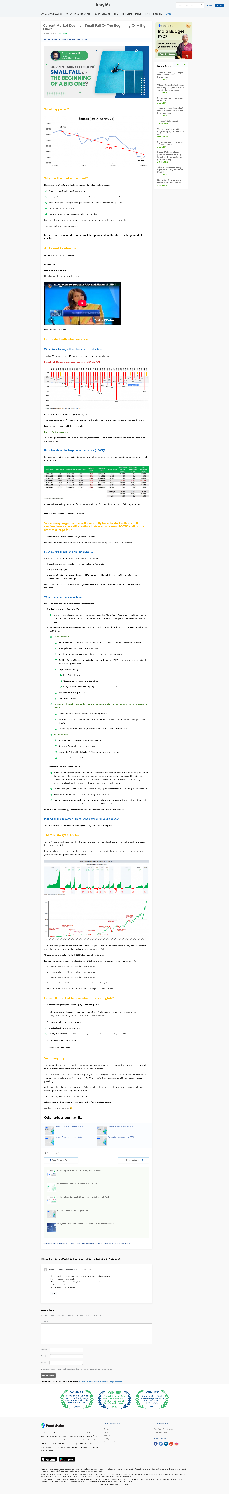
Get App (209, 5)
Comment (45, 1321)
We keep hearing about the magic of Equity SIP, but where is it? (170, 131)
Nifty (111, 1243)
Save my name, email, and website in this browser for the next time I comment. (77, 1369)
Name (44, 1349)
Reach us (107, 1435)
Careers (106, 1429)
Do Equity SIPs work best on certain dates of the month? (169, 181)
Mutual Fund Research (77, 14)
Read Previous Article (61, 1160)
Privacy (106, 1438)
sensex (127, 1243)
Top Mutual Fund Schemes (163, 1429)
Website (44, 1362)
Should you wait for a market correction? (169, 99)
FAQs (106, 1432)
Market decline (91, 1243)
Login (219, 5)
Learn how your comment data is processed (100, 1382)
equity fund (80, 1243)
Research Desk (82, 40)
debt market (70, 1243)
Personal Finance (131, 14)
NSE (115, 1243)
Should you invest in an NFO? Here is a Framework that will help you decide (170, 110)
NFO (116, 14)
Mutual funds (103, 1243)
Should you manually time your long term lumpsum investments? (170, 75)
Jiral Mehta (162, 80)
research (120, 1243)
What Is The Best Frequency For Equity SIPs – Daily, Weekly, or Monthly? (171, 170)
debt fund (61, 1243)
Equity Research (102, 14)
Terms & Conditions (111, 1442)
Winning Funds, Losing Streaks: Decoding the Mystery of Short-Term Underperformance (171, 87)
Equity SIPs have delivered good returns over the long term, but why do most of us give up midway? (169, 156)
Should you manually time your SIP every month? (170, 143)
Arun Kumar (62, 33)
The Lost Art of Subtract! (167, 121)
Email (44, 1356)
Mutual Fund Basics (51, 14)
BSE (44, 1243)
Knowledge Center (161, 1432)
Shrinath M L (162, 137)
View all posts (180, 64)
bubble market (51, 1243)
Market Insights (153, 14)
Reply (53, 1293)
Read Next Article (133, 1160)
